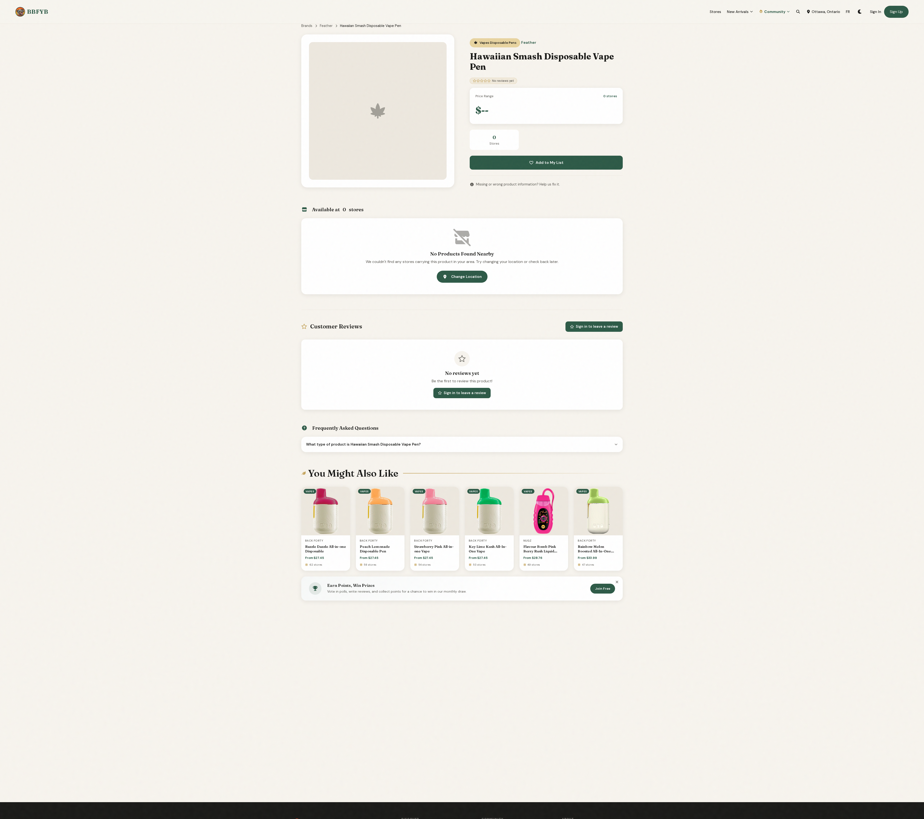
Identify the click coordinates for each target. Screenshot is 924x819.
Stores (715, 11)
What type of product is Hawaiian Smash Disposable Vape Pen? (363, 444)
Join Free (602, 589)
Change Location (466, 276)
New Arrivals (738, 11)
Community (774, 11)
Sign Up (896, 11)
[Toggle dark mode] (860, 11)
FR (848, 11)
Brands (306, 26)
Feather (326, 26)
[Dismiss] (617, 582)
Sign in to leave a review (597, 326)
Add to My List (550, 162)
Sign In (875, 11)
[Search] (798, 12)
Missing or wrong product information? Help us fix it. (518, 184)
